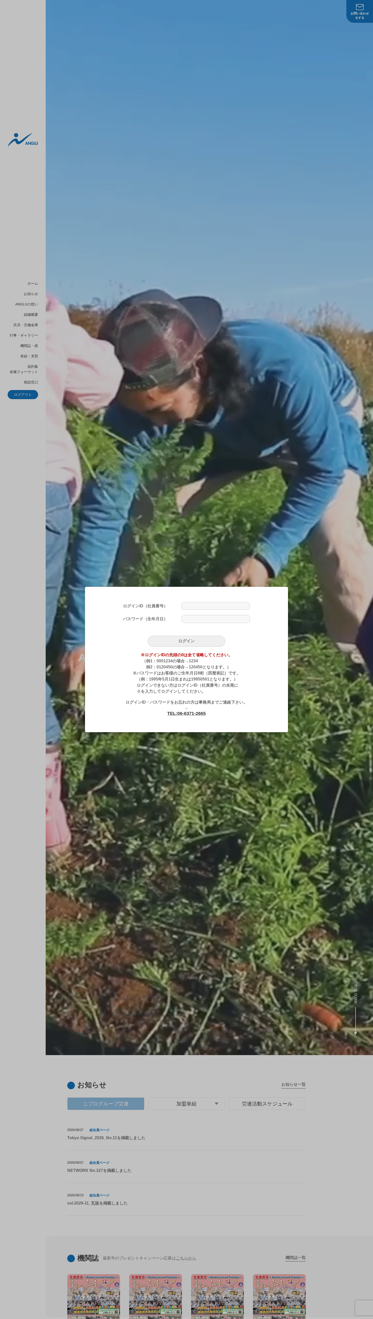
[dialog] (186, 659)
